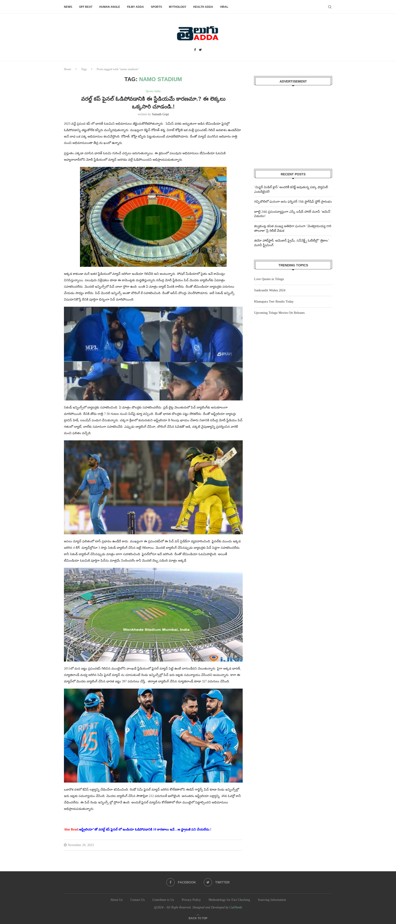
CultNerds (235, 907)
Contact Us (137, 900)
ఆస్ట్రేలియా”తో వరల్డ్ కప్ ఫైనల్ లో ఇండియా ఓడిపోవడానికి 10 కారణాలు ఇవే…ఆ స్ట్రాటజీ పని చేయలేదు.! (145, 829)
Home (67, 69)
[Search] (329, 7)
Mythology (177, 6)
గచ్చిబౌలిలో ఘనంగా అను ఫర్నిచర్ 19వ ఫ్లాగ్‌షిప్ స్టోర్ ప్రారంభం (293, 201)
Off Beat (85, 6)
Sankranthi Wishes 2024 (269, 290)
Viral (224, 6)
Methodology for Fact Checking (229, 900)
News (68, 6)
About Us (116, 900)
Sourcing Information (272, 900)
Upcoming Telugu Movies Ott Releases (279, 312)
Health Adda (203, 6)
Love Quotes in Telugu (269, 279)
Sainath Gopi (160, 114)
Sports (156, 6)
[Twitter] (200, 50)
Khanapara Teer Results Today (274, 301)
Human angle (109, 6)
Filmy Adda (135, 6)
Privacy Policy (191, 900)
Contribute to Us (163, 900)
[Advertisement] (293, 124)
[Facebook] (195, 50)
